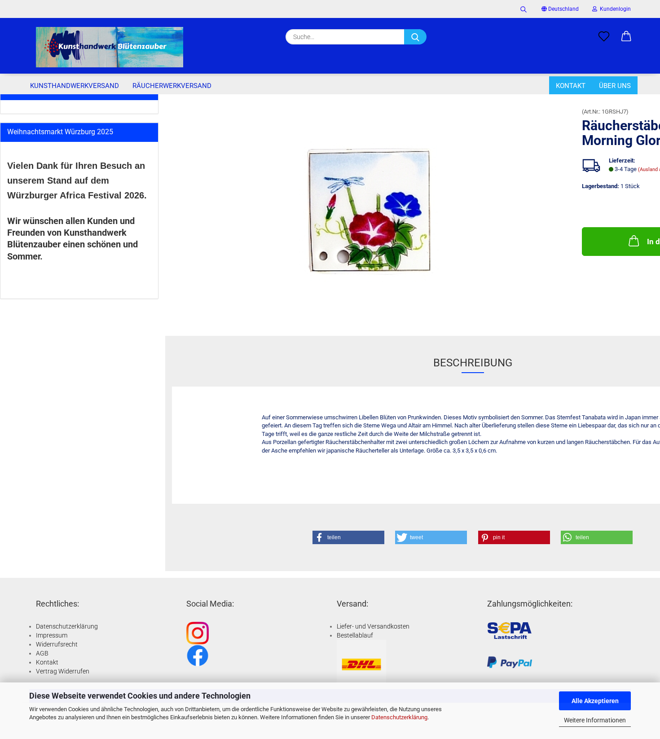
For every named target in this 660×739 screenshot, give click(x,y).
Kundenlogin (614, 9)
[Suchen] (523, 9)
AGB (42, 653)
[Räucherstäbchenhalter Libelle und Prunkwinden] (370, 209)
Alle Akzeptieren (595, 700)
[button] (626, 37)
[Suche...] (415, 36)
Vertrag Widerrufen (62, 671)
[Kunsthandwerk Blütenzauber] (109, 47)
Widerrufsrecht (57, 644)
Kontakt (570, 86)
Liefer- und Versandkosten (373, 626)
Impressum (51, 635)
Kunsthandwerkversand (74, 86)
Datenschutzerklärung (399, 717)
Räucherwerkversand (171, 86)
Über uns (615, 86)
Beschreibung (472, 362)
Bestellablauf (355, 635)
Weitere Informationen (595, 720)
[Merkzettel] (604, 37)
